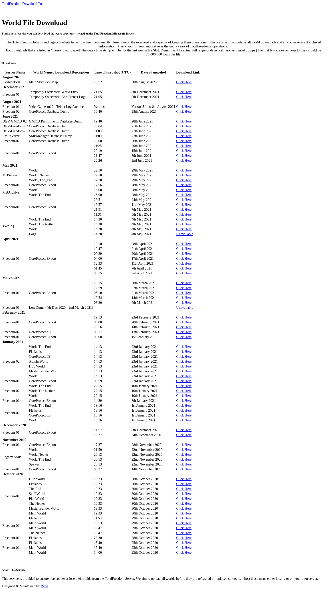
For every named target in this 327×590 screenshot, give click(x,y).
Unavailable (184, 234)
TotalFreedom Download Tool (23, 4)
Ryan (44, 586)
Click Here (184, 82)
